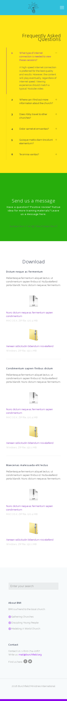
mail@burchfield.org (30, 654)
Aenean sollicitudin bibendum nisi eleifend (29, 346)
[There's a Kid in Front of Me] (33, 7)
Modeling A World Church (25, 628)
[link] (33, 70)
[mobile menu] (62, 7)
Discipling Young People (25, 622)
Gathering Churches (22, 616)
